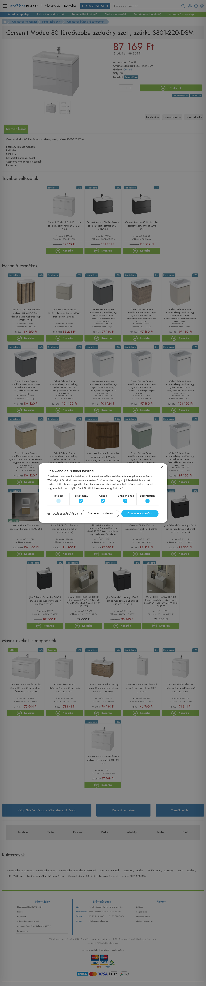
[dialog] (103, 493)
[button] (62, 513)
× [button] (162, 467)
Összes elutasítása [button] (100, 513)
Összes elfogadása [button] (139, 513)
